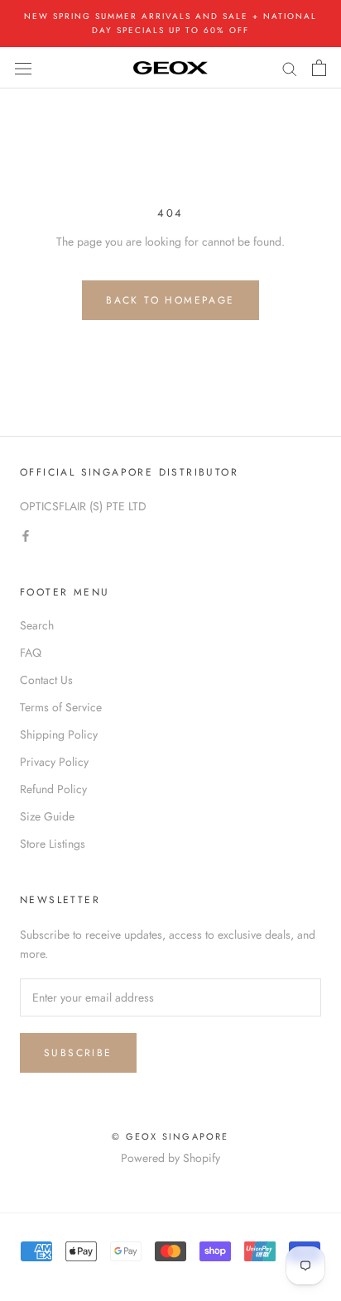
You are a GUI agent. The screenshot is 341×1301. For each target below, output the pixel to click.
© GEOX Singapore (170, 1136)
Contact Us (46, 680)
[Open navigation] (23, 67)
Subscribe (78, 1052)
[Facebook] (25, 534)
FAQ (30, 652)
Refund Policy (53, 789)
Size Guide (47, 816)
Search (37, 625)
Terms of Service (61, 707)
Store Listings (52, 843)
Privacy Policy (54, 761)
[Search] (289, 67)
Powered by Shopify (170, 1158)
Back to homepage (170, 300)
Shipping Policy (59, 734)
